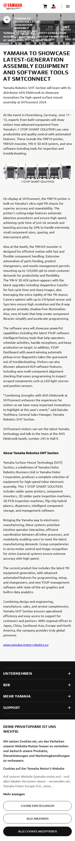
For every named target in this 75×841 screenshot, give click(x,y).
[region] (37, 780)
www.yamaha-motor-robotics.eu (25, 645)
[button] (68, 6)
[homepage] (12, 6)
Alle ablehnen (37, 818)
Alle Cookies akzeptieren (37, 831)
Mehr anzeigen (14, 794)
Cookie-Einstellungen (37, 806)
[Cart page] (45, 6)
